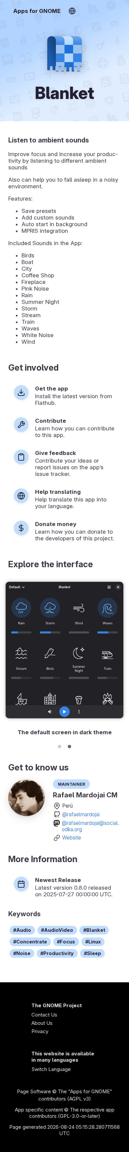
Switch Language (51, 1069)
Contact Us (44, 1015)
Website (71, 838)
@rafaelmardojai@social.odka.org (90, 826)
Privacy (39, 1031)
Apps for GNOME (37, 11)
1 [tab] (59, 745)
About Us (42, 1023)
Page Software (34, 1091)
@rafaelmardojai (81, 814)
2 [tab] (69, 745)
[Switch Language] (72, 11)
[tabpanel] (64, 658)
